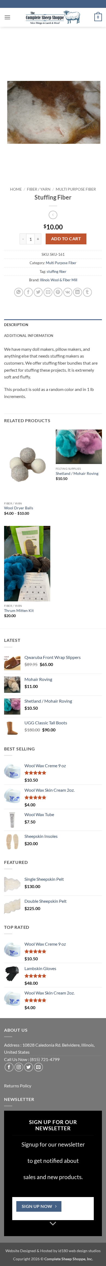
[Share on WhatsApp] (18, 292)
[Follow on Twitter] (28, 1067)
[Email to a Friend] (47, 292)
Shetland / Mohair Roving (77, 473)
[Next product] (53, 215)
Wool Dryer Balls (18, 508)
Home (16, 189)
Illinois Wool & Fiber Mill (58, 280)
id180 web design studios (79, 1250)
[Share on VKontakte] (67, 292)
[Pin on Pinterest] (58, 292)
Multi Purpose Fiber (76, 189)
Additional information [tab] (29, 335)
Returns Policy (17, 1085)
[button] (7, 17)
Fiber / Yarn (39, 189)
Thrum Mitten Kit (19, 610)
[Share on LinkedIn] (77, 292)
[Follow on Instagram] (18, 1067)
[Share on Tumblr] (87, 292)
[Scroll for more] (53, 1224)
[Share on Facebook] (28, 292)
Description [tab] (16, 325)
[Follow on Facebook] (9, 1067)
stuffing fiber (56, 271)
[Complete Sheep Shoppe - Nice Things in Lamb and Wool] (53, 17)
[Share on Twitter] (38, 292)
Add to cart (66, 238)
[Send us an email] (38, 1067)
